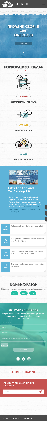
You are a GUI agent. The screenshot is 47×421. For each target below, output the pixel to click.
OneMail (23, 124)
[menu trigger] (43, 4)
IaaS (14, 293)
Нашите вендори (22, 372)
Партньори (27, 418)
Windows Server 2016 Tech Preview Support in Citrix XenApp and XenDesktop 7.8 (24, 209)
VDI (33, 293)
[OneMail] (23, 115)
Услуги (23, 154)
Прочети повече (23, 71)
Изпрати (23, 350)
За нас (5, 418)
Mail (23, 293)
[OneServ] (23, 82)
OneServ (23, 96)
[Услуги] (23, 143)
